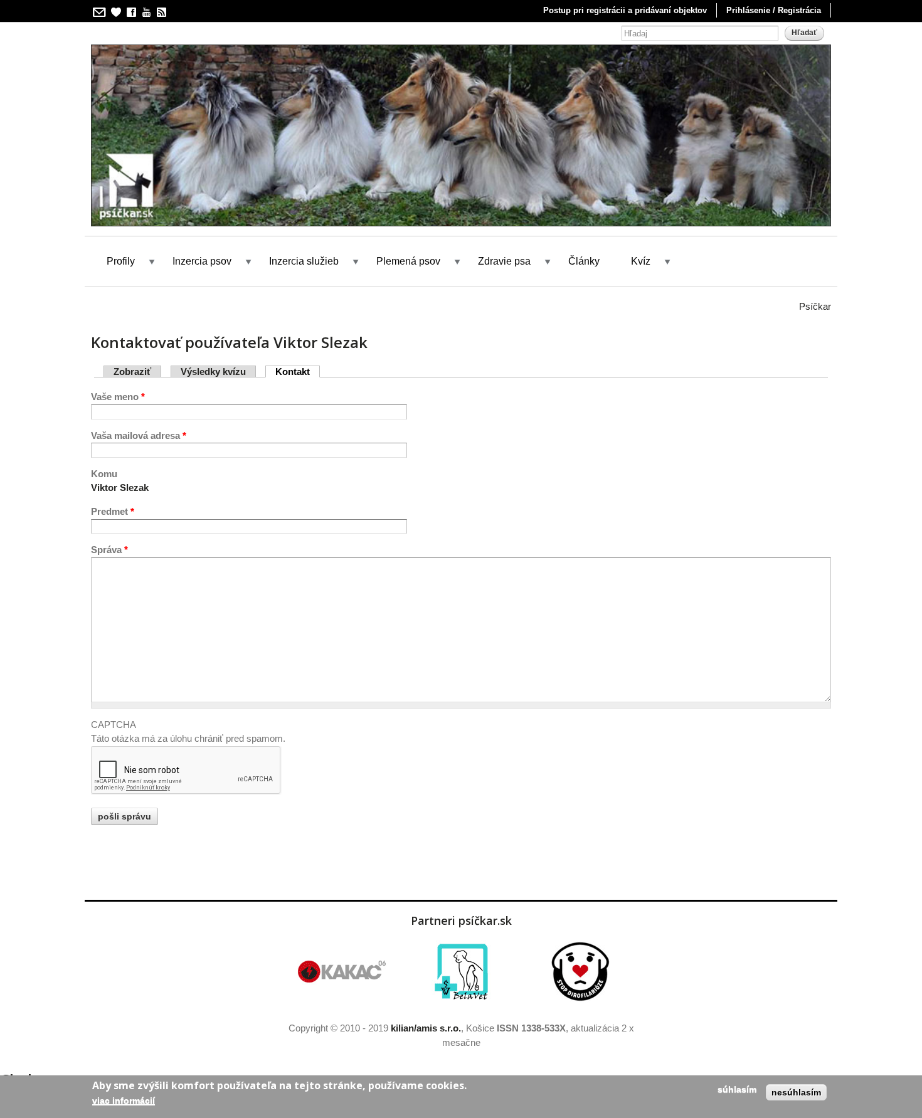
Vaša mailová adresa (138, 435)
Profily (121, 261)
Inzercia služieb (304, 261)
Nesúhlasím (796, 1092)
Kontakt (297, 371)
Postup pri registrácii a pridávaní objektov (625, 10)
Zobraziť (132, 371)
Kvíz (640, 261)
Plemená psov (408, 261)
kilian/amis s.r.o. (426, 1028)
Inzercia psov (201, 261)
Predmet (112, 511)
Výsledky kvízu (213, 371)
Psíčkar (815, 306)
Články (584, 261)
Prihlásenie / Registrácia (773, 10)
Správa (109, 549)
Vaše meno (118, 396)
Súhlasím (737, 1089)
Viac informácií (123, 1100)
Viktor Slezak (120, 487)
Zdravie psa (504, 261)
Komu (104, 473)
